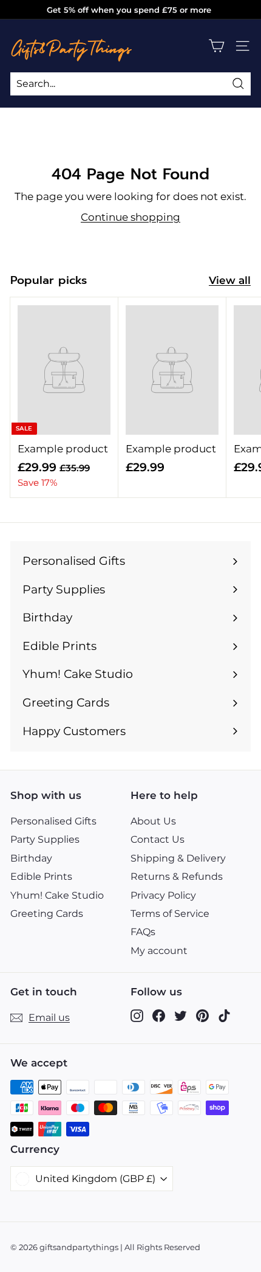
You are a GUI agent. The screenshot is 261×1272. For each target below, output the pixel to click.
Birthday (31, 858)
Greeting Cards (46, 913)
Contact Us (157, 839)
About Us (153, 821)
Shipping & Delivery (178, 858)
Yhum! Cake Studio (57, 895)
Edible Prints (41, 876)
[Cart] (216, 46)
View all (230, 280)
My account (159, 950)
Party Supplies (45, 839)
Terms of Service (169, 913)
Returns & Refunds (176, 876)
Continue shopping (130, 217)
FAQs (142, 932)
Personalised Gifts (53, 821)
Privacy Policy (163, 895)
